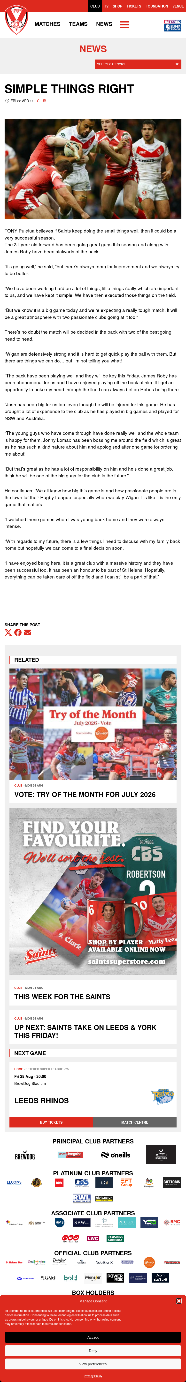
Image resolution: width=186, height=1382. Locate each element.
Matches (48, 24)
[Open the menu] (124, 25)
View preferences (93, 1364)
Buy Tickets (51, 1122)
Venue (178, 6)
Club (95, 6)
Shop (117, 6)
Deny (93, 1351)
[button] (178, 1301)
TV (106, 6)
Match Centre (134, 1122)
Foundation (157, 6)
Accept (93, 1337)
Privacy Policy (93, 1376)
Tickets (134, 6)
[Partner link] (25, 1154)
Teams (78, 24)
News (104, 24)
